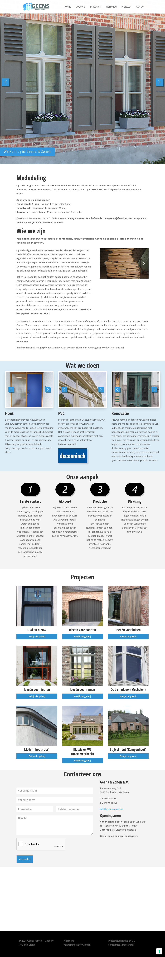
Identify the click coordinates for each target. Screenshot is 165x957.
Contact (140, 6)
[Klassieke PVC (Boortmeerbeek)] (82, 726)
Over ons (80, 6)
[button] (5, 82)
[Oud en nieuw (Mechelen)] (128, 666)
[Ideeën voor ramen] (82, 666)
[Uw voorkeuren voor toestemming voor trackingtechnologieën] (159, 951)
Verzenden (24, 859)
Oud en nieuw (36, 630)
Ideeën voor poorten (82, 630)
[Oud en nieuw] (36, 606)
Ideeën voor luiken (128, 630)
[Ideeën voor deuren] (36, 666)
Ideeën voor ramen (82, 689)
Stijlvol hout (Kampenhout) (128, 749)
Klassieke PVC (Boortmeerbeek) (82, 751)
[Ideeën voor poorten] (82, 606)
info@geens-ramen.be (111, 808)
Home (67, 6)
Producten (95, 6)
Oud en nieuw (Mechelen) (128, 689)
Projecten (126, 6)
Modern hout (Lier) (36, 749)
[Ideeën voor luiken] (128, 606)
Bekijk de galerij (37, 636)
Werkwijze (111, 6)
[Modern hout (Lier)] (36, 726)
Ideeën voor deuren (37, 689)
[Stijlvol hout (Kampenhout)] (128, 726)
